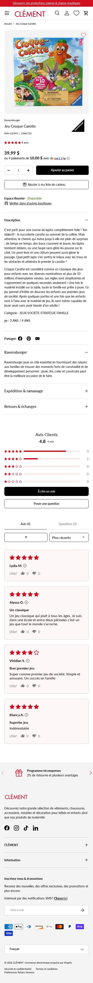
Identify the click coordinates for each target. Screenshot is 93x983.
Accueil (8, 24)
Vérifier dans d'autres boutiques (30, 203)
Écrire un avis (46, 491)
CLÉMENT (18, 962)
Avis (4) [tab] (25, 524)
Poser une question (46, 503)
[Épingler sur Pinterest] (28, 338)
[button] (86, 13)
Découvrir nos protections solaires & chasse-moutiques (46, 3)
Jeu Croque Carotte (26, 24)
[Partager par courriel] (37, 338)
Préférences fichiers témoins (19, 972)
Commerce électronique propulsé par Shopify (48, 962)
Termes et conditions (47, 969)
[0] (76, 13)
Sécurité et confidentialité (17, 969)
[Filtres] (26, 537)
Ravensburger (12, 120)
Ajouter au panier (62, 170)
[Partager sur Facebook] (20, 338)
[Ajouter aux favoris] (83, 35)
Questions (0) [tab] (68, 524)
